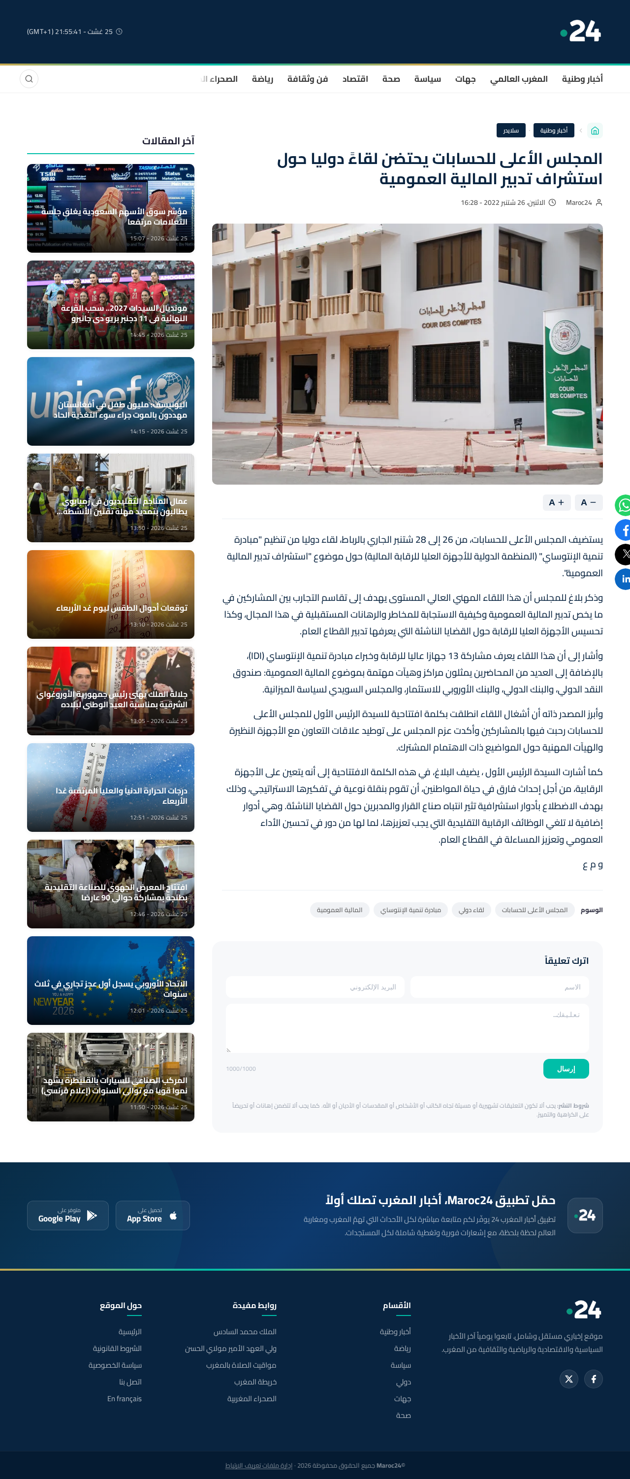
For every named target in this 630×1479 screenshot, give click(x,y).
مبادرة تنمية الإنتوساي (410, 910)
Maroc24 (579, 202)
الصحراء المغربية (207, 79)
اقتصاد (355, 79)
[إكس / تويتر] (569, 1379)
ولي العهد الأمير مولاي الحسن (230, 1348)
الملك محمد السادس (245, 1332)
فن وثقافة (307, 79)
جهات (465, 79)
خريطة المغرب (255, 1382)
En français (124, 1399)
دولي (403, 1382)
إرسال (566, 1069)
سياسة (427, 79)
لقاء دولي (471, 910)
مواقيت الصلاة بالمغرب (241, 1365)
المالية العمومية (340, 910)
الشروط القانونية (117, 1348)
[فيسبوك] (593, 1379)
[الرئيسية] (595, 130)
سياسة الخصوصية (115, 1365)
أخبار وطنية (582, 79)
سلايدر (511, 130)
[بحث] (29, 78)
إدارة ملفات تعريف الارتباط (259, 1465)
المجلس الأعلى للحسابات (535, 910)
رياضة (262, 79)
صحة (391, 79)
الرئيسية (130, 1332)
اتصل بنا (130, 1382)
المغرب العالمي (519, 79)
